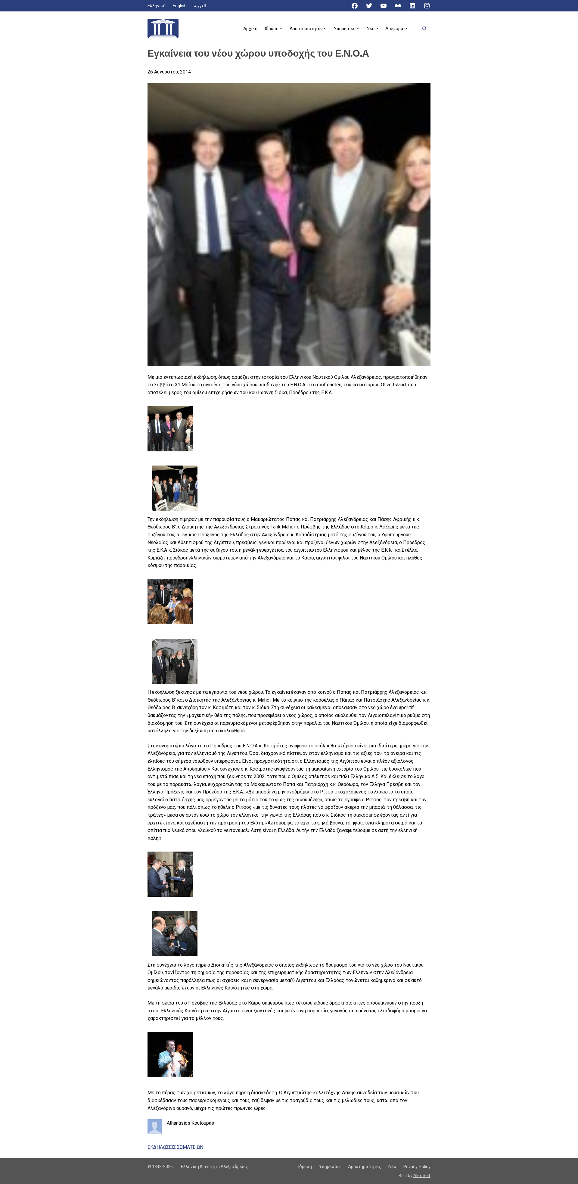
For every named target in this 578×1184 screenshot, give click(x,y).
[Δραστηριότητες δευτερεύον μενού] (325, 28)
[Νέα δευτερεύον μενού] (376, 28)
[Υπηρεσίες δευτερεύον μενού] (358, 28)
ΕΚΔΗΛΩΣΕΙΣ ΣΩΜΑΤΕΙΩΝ (175, 1147)
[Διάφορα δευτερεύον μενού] (405, 28)
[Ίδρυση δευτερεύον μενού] (281, 28)
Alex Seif (421, 1175)
